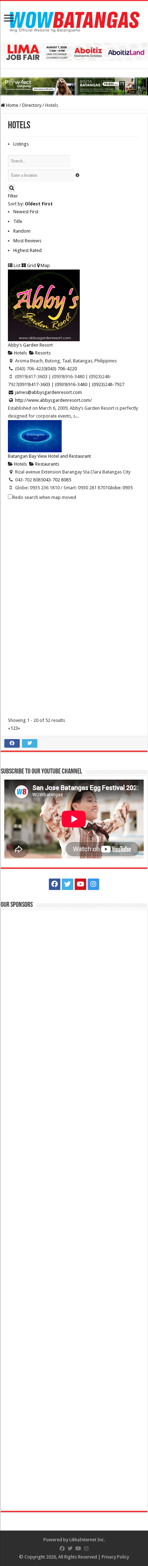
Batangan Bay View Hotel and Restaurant (49, 456)
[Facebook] (54, 884)
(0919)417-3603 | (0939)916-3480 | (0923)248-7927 (71, 384)
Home (11, 105)
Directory (31, 105)
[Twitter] (67, 884)
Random (22, 231)
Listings (21, 144)
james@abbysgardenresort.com (48, 392)
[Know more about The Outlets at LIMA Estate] (74, 51)
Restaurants (46, 464)
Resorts (42, 353)
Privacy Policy (115, 1557)
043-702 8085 (57, 479)
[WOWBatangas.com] (74, 20)
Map (45, 265)
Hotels (20, 353)
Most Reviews (27, 240)
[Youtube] (80, 884)
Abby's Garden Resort (30, 345)
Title (17, 221)
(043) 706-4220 (61, 368)
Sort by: (30, 203)
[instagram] (93, 884)
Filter (13, 196)
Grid (31, 265)
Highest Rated (27, 250)
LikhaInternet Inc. (87, 1539)
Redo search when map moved (44, 497)
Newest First (25, 211)
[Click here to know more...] (74, 86)
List (16, 265)
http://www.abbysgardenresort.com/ (53, 400)
